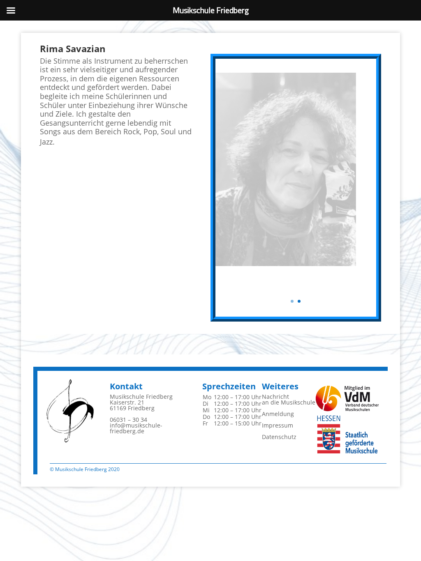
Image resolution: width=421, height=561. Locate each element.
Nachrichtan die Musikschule (288, 399)
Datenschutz (279, 437)
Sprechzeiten (229, 386)
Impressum (277, 425)
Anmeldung (278, 414)
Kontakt (126, 386)
